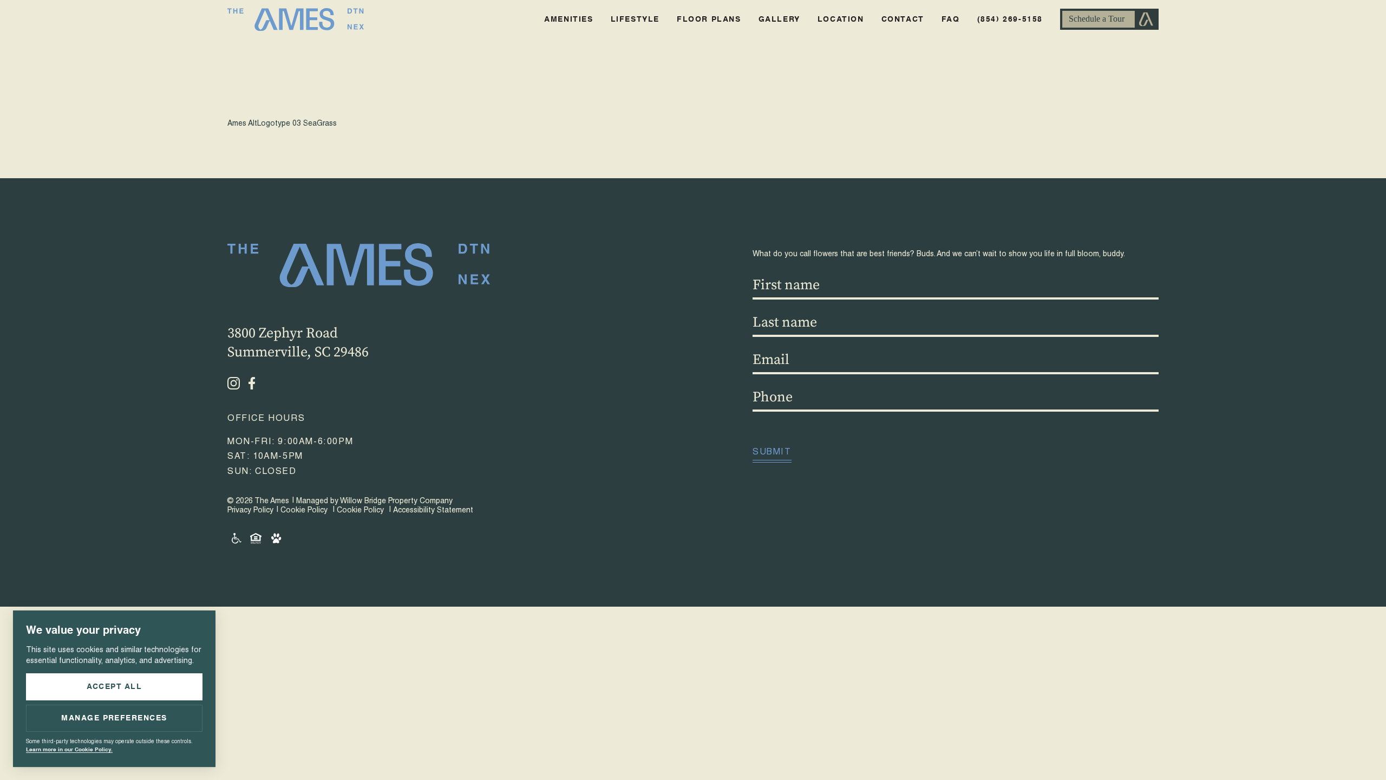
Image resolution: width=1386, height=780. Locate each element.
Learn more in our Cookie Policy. (69, 749)
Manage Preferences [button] (114, 718)
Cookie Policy (304, 511)
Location (841, 19)
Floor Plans (709, 19)
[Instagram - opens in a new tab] (233, 383)
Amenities (568, 19)
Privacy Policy (250, 511)
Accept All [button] (114, 687)
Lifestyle (635, 19)
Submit (772, 452)
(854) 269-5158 (1010, 19)
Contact (902, 19)
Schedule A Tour (1109, 19)
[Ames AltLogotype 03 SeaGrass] (693, 85)
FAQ (951, 19)
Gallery (779, 19)
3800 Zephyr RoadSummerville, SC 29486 (298, 342)
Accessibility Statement (433, 511)
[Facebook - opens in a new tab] (252, 383)
